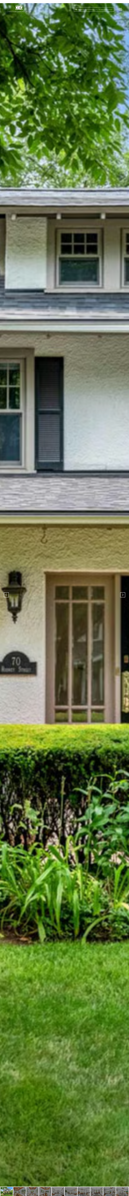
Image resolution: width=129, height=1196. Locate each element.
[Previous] (6, 594)
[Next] (122, 594)
